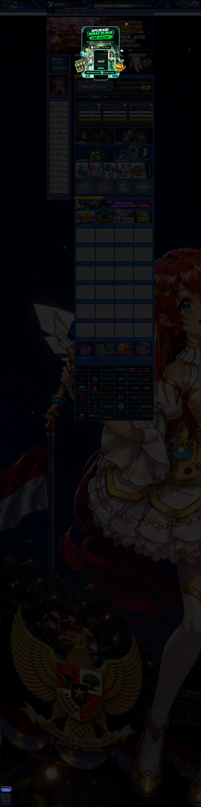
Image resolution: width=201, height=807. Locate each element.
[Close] (126, 24)
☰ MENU (6, 789)
